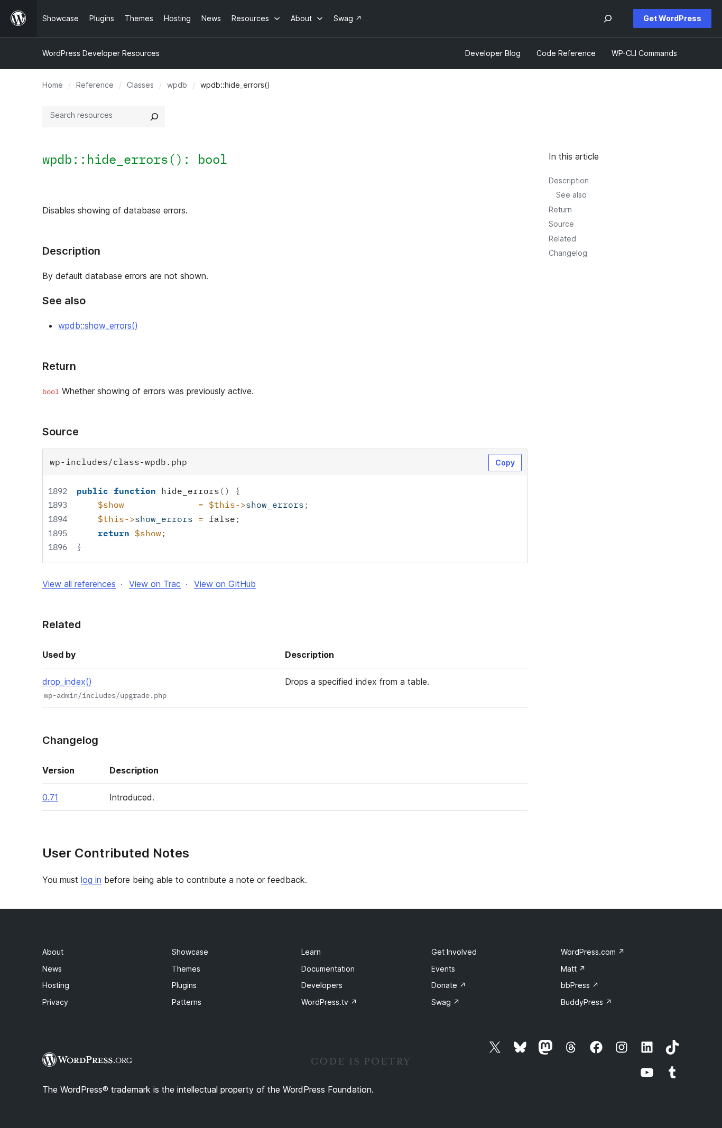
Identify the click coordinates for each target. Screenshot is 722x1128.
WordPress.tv (329, 1002)
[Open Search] (608, 18)
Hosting (55, 985)
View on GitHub (225, 584)
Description (569, 180)
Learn (311, 951)
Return (560, 209)
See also (571, 194)
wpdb (177, 84)
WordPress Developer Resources (101, 53)
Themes (186, 968)
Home (52, 84)
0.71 (50, 797)
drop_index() (67, 681)
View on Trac (155, 584)
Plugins (184, 985)
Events (443, 968)
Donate (448, 985)
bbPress (580, 985)
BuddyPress (586, 1002)
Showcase (190, 951)
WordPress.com (593, 951)
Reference (95, 84)
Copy (505, 462)
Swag (445, 1002)
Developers (322, 985)
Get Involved (454, 951)
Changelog (568, 252)
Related (562, 238)
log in (91, 879)
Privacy (55, 1002)
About (52, 951)
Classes (140, 84)
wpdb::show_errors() (98, 325)
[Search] (154, 116)
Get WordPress (672, 18)
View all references (79, 584)
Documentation (328, 968)
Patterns (186, 1002)
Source (561, 223)
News (52, 968)
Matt (573, 968)
